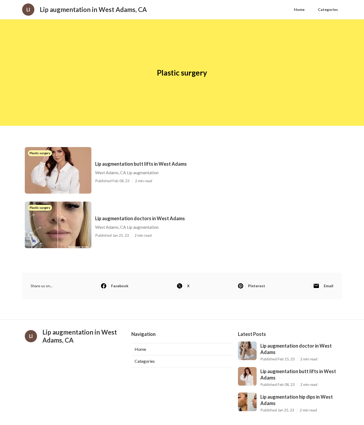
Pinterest (256, 286)
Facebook (119, 286)
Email (328, 286)
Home (299, 9)
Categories (328, 9)
